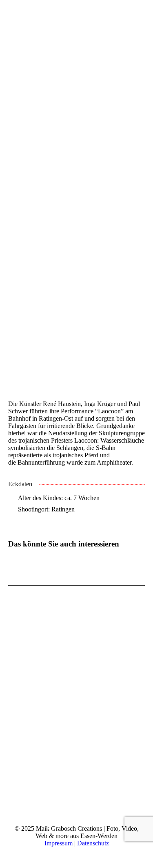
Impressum (58, 843)
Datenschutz (93, 843)
